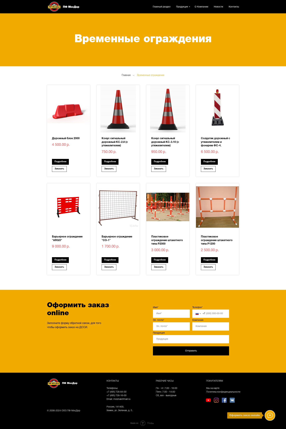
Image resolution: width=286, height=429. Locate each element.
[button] (59, 169)
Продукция (182, 7)
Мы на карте (212, 388)
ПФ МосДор (69, 383)
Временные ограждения (150, 75)
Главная (126, 75)
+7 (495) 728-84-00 (116, 392)
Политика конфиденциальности (223, 392)
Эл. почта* (158, 320)
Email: (110, 399)
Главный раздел (161, 7)
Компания (197, 320)
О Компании (201, 7)
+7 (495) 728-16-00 (116, 396)
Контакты (234, 7)
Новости (218, 7)
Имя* (155, 307)
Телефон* (197, 307)
